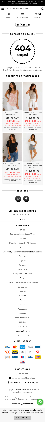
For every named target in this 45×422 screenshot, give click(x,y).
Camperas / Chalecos (22, 274)
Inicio (22, 230)
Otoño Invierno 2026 (23, 318)
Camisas (22, 256)
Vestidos (22, 239)
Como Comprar (22, 335)
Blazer (22, 300)
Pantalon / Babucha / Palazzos (22, 243)
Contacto (22, 326)
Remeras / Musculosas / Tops (22, 234)
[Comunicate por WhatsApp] (40, 402)
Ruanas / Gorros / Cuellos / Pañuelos (22, 282)
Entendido (22, 417)
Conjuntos (22, 269)
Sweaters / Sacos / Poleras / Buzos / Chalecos (22, 252)
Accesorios (22, 309)
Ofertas (22, 322)
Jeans (22, 304)
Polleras (22, 296)
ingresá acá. (10, 399)
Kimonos (22, 265)
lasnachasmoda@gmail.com (24, 378)
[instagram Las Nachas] (18, 199)
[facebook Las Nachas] (26, 199)
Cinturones (22, 287)
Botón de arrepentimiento (29, 399)
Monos (23, 291)
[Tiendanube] (23, 404)
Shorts (22, 247)
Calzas (22, 278)
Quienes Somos (23, 331)
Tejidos (23, 260)
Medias (22, 313)
